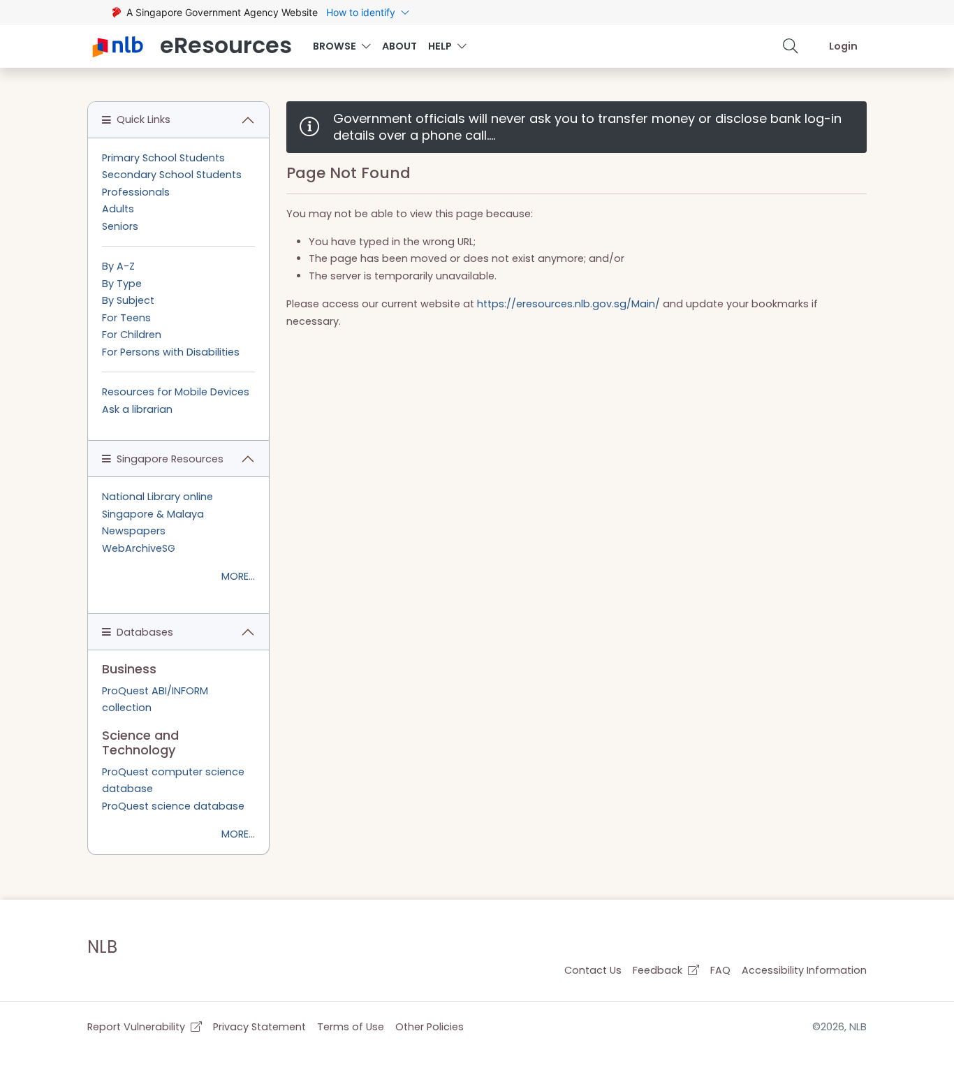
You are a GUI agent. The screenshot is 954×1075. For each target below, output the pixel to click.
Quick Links (143, 119)
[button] (790, 46)
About (399, 46)
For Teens (126, 318)
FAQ (720, 970)
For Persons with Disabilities (171, 352)
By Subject (128, 300)
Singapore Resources (170, 459)
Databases (145, 632)
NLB (102, 946)
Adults (118, 209)
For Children (131, 335)
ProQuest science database (173, 806)
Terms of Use (350, 1027)
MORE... (238, 576)
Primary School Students (163, 158)
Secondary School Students (172, 175)
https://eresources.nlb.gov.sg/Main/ (568, 304)
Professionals (136, 192)
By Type (122, 284)
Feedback (659, 970)
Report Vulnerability (137, 1027)
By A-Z (118, 266)
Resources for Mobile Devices (175, 392)
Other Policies (429, 1027)
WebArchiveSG (138, 548)
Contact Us (593, 970)
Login (843, 46)
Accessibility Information (804, 970)
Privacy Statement (259, 1027)
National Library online (157, 497)
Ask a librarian (137, 409)
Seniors (120, 226)
